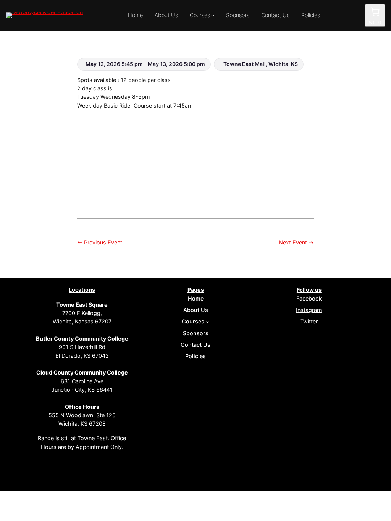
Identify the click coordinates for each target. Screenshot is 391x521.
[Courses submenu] (213, 15)
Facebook (309, 298)
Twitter (309, 321)
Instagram (309, 310)
